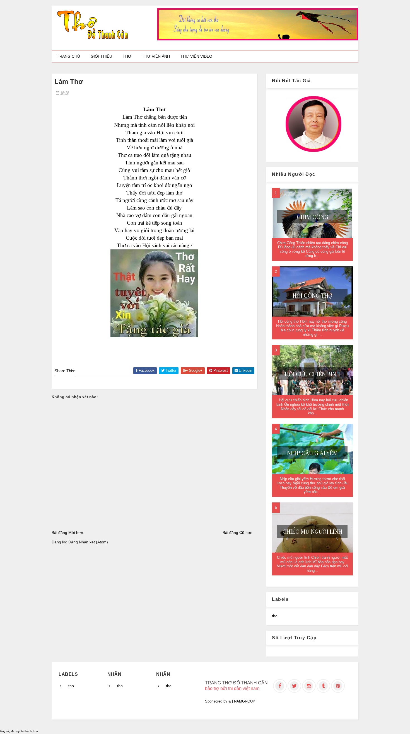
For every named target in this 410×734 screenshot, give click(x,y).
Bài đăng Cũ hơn (237, 532)
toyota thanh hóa (27, 731)
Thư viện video (196, 56)
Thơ (127, 56)
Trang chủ (68, 56)
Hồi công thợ (312, 295)
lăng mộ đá (7, 731)
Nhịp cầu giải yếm (312, 452)
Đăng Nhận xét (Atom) (88, 542)
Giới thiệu (101, 56)
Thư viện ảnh (156, 56)
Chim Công (312, 216)
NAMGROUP (244, 701)
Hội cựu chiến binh (312, 374)
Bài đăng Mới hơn (67, 532)
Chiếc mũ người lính (312, 531)
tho (275, 616)
